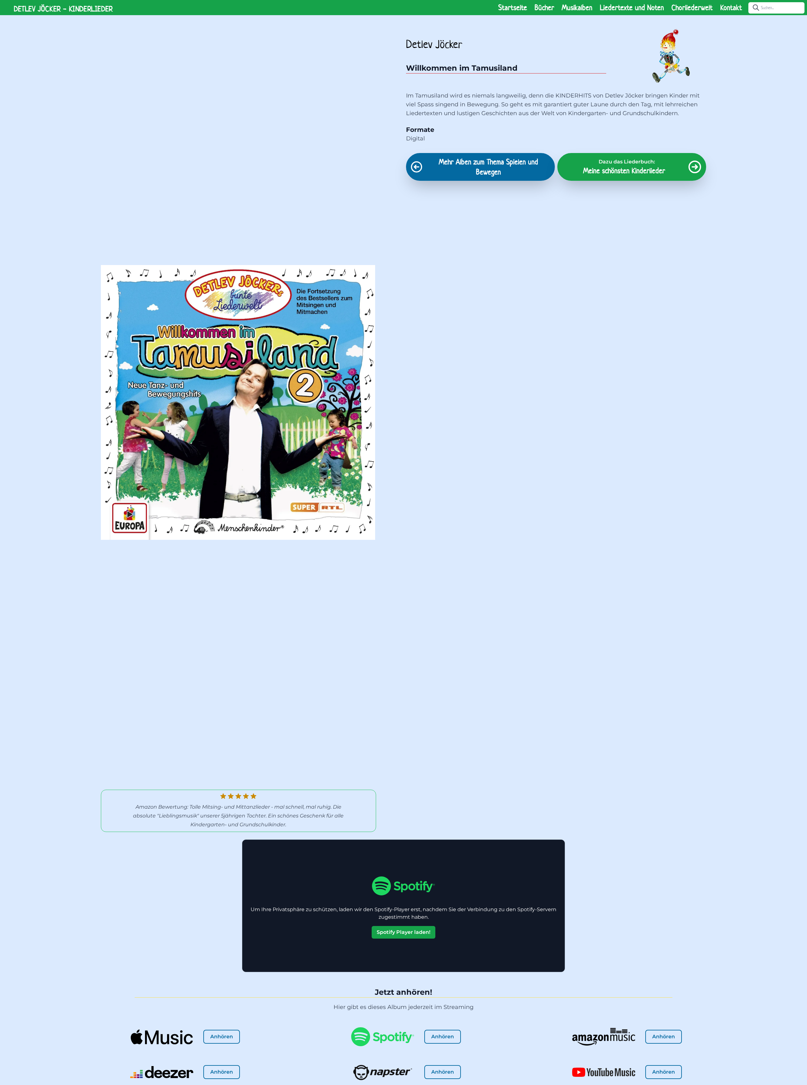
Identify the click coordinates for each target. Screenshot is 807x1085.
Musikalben (577, 7)
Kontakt (731, 7)
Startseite (512, 7)
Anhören (221, 1037)
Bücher (544, 7)
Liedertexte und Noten (632, 7)
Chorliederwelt (692, 7)
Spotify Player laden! (403, 932)
